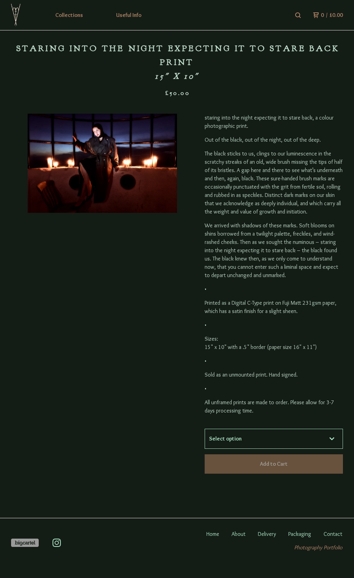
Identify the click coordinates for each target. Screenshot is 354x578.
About (238, 534)
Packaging (299, 534)
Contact (333, 534)
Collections (69, 15)
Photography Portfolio (318, 547)
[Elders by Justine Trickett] (27, 15)
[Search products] (298, 15)
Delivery (267, 534)
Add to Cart (274, 464)
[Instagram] (57, 542)
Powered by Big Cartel (25, 543)
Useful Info (128, 15)
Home (212, 534)
